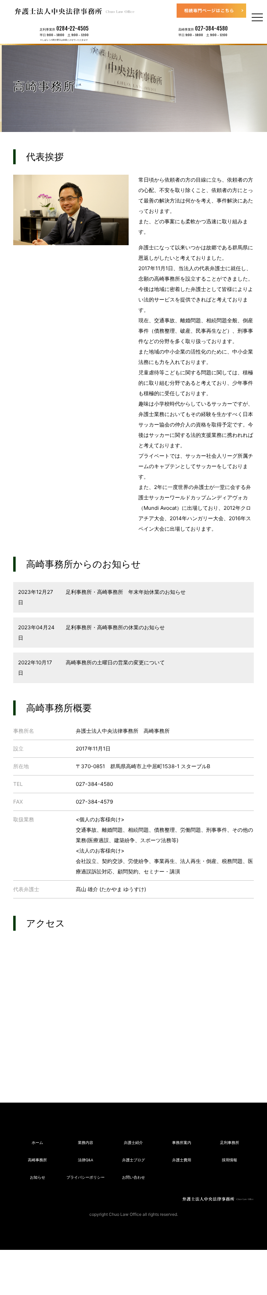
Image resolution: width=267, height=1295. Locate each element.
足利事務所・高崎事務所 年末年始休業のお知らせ (125, 592)
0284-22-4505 (72, 28)
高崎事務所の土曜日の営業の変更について (114, 662)
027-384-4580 (211, 28)
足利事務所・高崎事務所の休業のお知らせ (114, 627)
